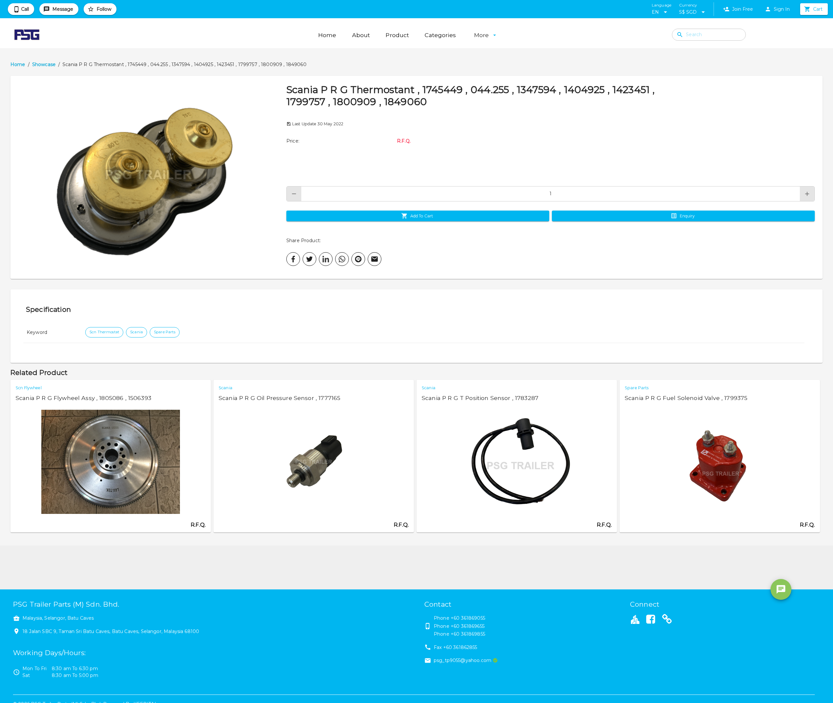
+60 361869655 (468, 626)
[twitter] (309, 259)
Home (17, 64)
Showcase (44, 64)
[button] (148, 177)
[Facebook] (650, 620)
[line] (358, 259)
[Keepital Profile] (635, 619)
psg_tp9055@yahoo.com (462, 660)
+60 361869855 (468, 634)
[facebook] (293, 259)
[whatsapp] (342, 259)
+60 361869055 (468, 618)
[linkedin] (326, 259)
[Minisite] (667, 620)
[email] (374, 259)
